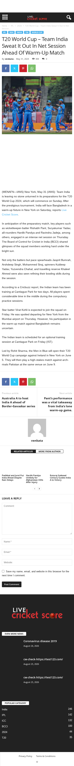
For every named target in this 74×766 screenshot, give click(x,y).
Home (4, 25)
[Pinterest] (23, 68)
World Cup (37, 32)
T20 (26, 32)
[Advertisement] (37, 6)
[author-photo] (37, 428)
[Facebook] (5, 68)
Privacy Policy (25, 756)
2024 (19, 25)
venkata (9, 58)
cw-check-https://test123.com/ (43, 659)
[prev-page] (35, 489)
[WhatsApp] (32, 68)
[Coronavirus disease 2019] (11, 646)
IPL (12, 25)
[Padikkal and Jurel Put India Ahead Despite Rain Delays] (13, 465)
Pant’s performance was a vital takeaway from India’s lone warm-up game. (57, 404)
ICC (4, 720)
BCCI (5, 726)
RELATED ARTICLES (23, 451)
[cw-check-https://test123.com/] (11, 664)
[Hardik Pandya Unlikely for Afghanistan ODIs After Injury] (37, 465)
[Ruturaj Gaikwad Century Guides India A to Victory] (61, 465)
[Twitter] (14, 68)
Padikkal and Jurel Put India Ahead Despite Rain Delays (13, 477)
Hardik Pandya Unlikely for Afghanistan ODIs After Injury (34, 479)
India (19, 32)
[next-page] (39, 489)
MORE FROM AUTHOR (50, 451)
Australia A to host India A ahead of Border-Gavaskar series (18, 402)
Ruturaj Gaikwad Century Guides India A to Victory (60, 477)
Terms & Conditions (45, 756)
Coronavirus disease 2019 (40, 641)
